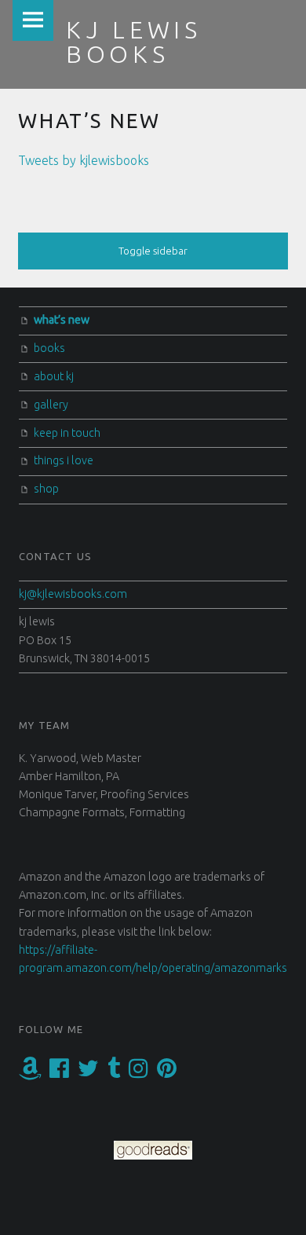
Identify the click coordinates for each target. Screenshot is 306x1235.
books (49, 348)
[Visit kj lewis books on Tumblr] (113, 1072)
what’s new (61, 319)
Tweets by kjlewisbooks (83, 160)
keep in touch (67, 433)
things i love (63, 460)
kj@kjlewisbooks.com (73, 594)
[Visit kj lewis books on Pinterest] (167, 1072)
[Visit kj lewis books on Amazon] (30, 1072)
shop (46, 488)
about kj (54, 376)
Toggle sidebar (153, 250)
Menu (33, 20)
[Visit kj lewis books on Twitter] (88, 1072)
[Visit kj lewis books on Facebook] (59, 1072)
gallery (51, 404)
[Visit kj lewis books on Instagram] (138, 1072)
